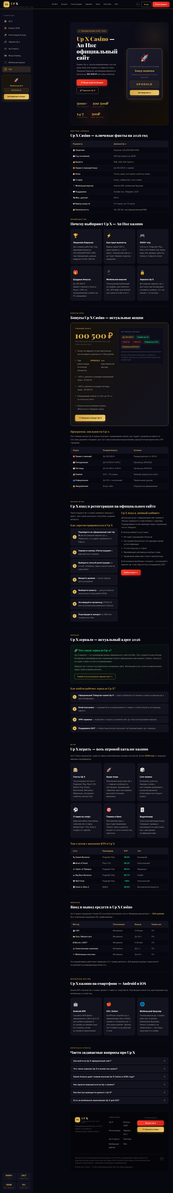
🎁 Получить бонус (150, 1129)
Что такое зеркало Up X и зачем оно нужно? (95, 1069)
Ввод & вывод (12, 55)
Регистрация (76, 4)
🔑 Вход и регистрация (92, 82)
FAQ (116, 4)
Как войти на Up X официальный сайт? (92, 1061)
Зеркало (88, 4)
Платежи (107, 4)
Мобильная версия (14, 62)
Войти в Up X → (131, 572)
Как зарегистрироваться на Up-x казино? (94, 1084)
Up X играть (11, 48)
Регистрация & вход (15, 35)
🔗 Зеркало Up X (87, 90)
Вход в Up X (150, 1123)
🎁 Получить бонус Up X (90, 418)
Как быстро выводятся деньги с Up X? (92, 1092)
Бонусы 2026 (12, 28)
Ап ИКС (55, 4)
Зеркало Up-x (12, 42)
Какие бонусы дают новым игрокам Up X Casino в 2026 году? (103, 1076)
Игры (98, 4)
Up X (8, 21)
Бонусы (64, 4)
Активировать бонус (16, 96)
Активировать (144, 93)
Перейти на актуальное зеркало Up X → (95, 677)
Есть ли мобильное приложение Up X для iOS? (96, 1100)
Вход (146, 4)
